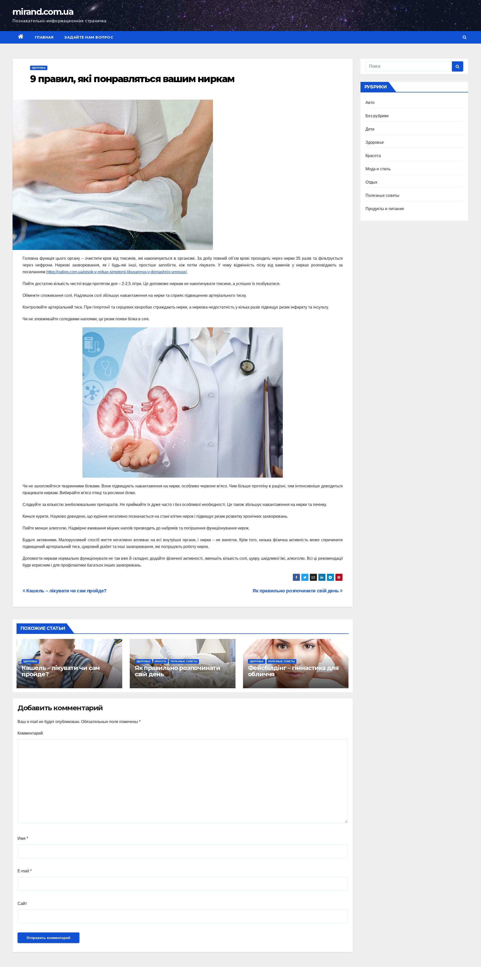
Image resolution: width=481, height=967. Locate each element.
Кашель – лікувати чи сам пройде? (66, 590)
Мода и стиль (378, 169)
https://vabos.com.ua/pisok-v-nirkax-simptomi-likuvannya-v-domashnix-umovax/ (116, 272)
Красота (160, 661)
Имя (23, 838)
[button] (464, 37)
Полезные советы (184, 661)
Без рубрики (377, 116)
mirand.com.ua (43, 12)
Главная (44, 37)
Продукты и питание (385, 209)
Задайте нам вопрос (88, 37)
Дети (370, 129)
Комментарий (30, 733)
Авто (370, 102)
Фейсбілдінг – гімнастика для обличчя (293, 671)
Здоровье (39, 67)
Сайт (22, 903)
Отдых (372, 182)
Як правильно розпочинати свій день (296, 590)
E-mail (25, 871)
